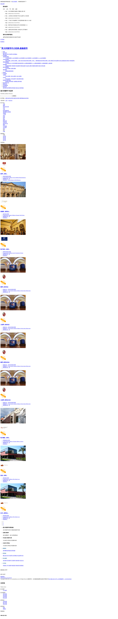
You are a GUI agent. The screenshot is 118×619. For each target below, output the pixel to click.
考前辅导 (14, 65)
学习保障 (9, 565)
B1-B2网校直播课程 (27, 63)
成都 (16, 9)
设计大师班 (19, 76)
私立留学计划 (6, 82)
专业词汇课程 (29, 65)
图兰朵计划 (5, 54)
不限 (4, 104)
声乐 (4, 128)
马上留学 (5, 590)
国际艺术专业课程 (55, 60)
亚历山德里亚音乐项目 (64, 60)
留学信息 (5, 86)
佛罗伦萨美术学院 (9, 98)
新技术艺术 (5, 123)
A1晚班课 (50, 63)
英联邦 (4, 608)
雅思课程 (5, 69)
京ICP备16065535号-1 (53, 579)
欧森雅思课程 (8, 65)
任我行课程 (13, 68)
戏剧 (4, 105)
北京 (4, 9)
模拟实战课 (22, 65)
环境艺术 (5, 122)
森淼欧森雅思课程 (9, 71)
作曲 (4, 131)
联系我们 (2, 41)
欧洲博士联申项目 (9, 81)
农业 (4, 115)
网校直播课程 (6, 61)
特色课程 (5, 64)
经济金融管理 (6, 110)
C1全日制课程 (35, 58)
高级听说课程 (35, 65)
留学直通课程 (6, 67)
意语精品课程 (6, 56)
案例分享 (5, 84)
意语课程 (5, 55)
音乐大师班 (13, 76)
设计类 (4, 140)
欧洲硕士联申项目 (18, 81)
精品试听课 (20, 63)
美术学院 (5, 593)
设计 (4, 118)
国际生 (15, 54)
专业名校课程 (6, 59)
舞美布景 (5, 120)
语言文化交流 (6, 106)
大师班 (4, 74)
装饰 (4, 119)
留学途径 (5, 52)
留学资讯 (5, 87)
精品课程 (18, 65)
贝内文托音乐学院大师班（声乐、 (28, 60)
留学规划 (22, 87)
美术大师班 (7, 76)
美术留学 (9, 560)
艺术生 (4, 77)
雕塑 (4, 124)
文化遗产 (5, 127)
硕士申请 (5, 602)
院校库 (4, 72)
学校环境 (17, 565)
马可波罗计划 (11, 54)
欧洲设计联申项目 (7, 80)
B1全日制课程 (22, 58)
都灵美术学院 (16, 98)
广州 (10, 9)
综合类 (4, 138)
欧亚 (4, 607)
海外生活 (17, 87)
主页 (6, 100)
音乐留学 (5, 560)
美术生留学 (7, 78)
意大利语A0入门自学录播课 (11, 63)
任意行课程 (7, 68)
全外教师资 (5, 85)
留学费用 (9, 87)
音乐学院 (5, 595)
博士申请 (5, 604)
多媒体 (4, 113)
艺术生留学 (13, 78)
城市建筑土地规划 (7, 111)
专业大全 (10, 100)
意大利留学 (14, 1)
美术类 (4, 136)
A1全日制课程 (8, 58)
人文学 (4, 114)
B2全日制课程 (28, 58)
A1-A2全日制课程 (42, 58)
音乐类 (4, 137)
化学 (4, 108)
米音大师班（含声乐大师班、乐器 (12, 60)
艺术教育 (5, 126)
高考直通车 (72, 60)
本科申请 (5, 601)
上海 (7, 9)
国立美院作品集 (20, 78)
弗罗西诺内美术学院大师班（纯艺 (43, 60)
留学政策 (9, 550)
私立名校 (5, 597)
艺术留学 (5, 73)
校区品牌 (2, 3)
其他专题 (17, 560)
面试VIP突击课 (41, 65)
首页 (4, 51)
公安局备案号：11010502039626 (64, 579)
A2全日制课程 (15, 58)
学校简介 (5, 565)
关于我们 (2, 39)
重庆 (13, 9)
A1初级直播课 (44, 63)
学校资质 (13, 565)
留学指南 (13, 87)
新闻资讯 (4, 548)
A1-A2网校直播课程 (36, 63)
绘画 (4, 117)
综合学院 (5, 596)
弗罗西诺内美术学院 (24, 98)
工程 (4, 109)
